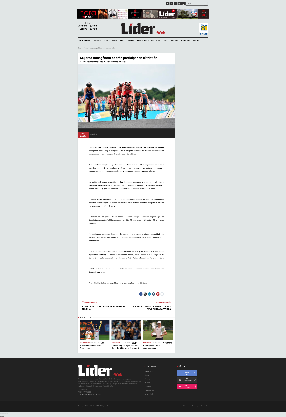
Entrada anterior (90, 302)
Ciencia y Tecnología (170, 40)
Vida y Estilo (155, 40)
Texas (106, 40)
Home (79, 48)
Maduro (196, 40)
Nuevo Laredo (84, 40)
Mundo (122, 40)
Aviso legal (195, 406)
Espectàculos (149, 390)
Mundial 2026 (185, 40)
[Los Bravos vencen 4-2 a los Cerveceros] (94, 330)
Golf (150, 342)
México (114, 40)
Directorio (186, 406)
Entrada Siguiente (162, 302)
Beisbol (82, 342)
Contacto (204, 406)
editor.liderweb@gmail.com (91, 394)
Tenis (118, 342)
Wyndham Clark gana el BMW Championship (157, 345)
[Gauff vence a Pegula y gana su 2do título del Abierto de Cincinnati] (126, 330)
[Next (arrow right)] (3, 416)
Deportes (131, 40)
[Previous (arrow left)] (1, 416)
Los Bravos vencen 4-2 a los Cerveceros (92, 345)
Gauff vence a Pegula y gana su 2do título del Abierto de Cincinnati (125, 345)
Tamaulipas (97, 40)
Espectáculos (142, 40)
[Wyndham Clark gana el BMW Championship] (158, 330)
